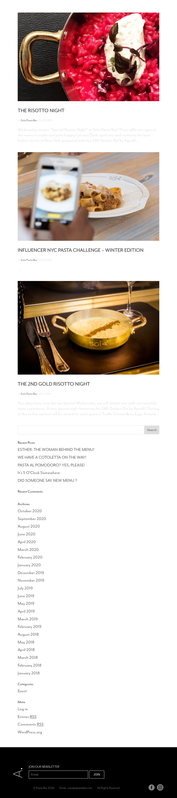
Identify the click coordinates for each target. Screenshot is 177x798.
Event (22, 690)
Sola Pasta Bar (29, 120)
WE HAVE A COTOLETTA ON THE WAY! (52, 457)
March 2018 (28, 657)
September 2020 (32, 518)
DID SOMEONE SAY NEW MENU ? (47, 480)
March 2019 (28, 618)
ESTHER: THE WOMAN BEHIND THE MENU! (56, 449)
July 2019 (25, 588)
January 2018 (29, 672)
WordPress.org (30, 731)
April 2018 (26, 649)
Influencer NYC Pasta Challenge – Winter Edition (81, 250)
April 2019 (26, 611)
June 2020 (26, 533)
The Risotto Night (41, 110)
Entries (27, 716)
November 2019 (31, 580)
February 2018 (29, 665)
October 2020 (30, 510)
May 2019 (26, 603)
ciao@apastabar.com (79, 788)
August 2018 (28, 634)
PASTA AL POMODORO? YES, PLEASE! (51, 465)
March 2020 (28, 549)
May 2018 (26, 642)
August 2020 (29, 526)
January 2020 (29, 564)
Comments (31, 724)
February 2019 (29, 626)
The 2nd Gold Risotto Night (54, 384)
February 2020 (30, 557)
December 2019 (31, 572)
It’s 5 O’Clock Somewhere (39, 472)
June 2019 (26, 595)
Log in (23, 708)
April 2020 (27, 541)
